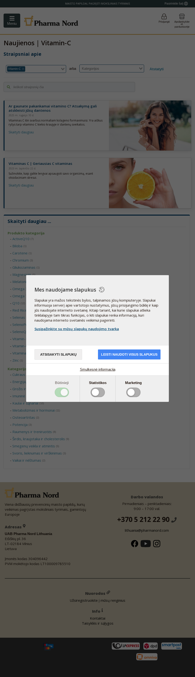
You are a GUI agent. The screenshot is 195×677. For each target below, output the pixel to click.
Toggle (62, 392)
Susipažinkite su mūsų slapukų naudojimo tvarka (76, 328)
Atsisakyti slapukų (58, 354)
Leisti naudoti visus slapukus (129, 354)
